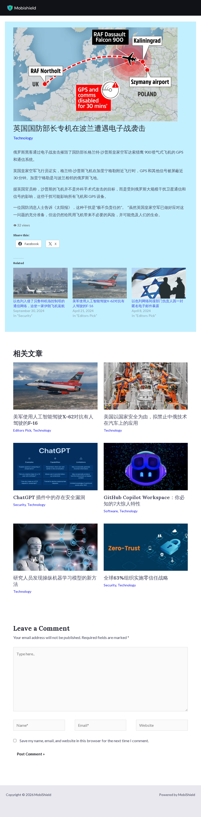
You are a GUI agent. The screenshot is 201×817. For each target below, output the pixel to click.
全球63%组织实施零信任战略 (136, 578)
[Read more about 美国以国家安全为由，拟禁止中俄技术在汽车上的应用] (146, 385)
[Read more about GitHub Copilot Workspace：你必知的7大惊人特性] (146, 466)
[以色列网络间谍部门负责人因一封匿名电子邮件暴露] (159, 283)
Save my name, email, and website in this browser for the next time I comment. (84, 740)
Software (111, 511)
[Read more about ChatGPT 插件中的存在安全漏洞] (55, 466)
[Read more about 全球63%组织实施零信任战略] (146, 546)
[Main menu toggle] (189, 7)
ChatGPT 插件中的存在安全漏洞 (49, 497)
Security (19, 505)
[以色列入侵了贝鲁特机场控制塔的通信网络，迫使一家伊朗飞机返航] (40, 283)
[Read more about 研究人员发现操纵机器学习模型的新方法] (55, 546)
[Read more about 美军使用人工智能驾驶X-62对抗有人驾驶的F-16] (55, 385)
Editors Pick (22, 430)
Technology (23, 137)
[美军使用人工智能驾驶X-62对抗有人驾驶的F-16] (100, 283)
